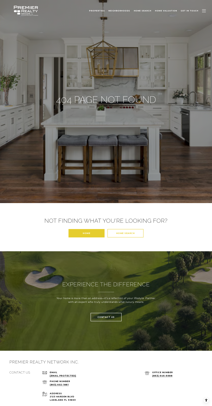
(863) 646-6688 (162, 375)
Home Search (125, 233)
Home (86, 233)
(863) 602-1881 (59, 384)
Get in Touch (189, 11)
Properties (97, 11)
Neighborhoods (119, 11)
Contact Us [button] (106, 317)
